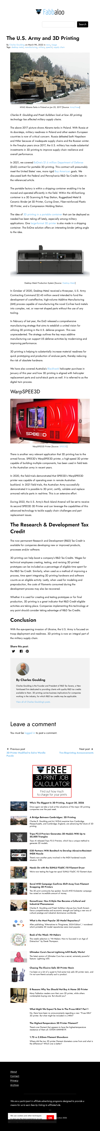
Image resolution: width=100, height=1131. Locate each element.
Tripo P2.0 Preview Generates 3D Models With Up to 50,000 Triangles (57, 835)
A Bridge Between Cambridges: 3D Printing (53, 817)
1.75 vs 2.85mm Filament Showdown (49, 1037)
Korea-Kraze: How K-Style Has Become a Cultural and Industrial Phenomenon (57, 902)
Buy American (62, 171)
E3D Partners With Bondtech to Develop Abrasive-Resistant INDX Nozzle (60, 852)
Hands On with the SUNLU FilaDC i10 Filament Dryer (57, 867)
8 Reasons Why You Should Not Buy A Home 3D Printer (59, 989)
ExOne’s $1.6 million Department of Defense (58, 162)
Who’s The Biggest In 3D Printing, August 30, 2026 (57, 802)
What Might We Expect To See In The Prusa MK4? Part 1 (59, 1009)
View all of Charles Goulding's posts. (33, 701)
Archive (14, 1085)
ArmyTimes (74, 107)
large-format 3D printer (43, 223)
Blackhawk (53, 369)
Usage (54, 44)
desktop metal (17, 47)
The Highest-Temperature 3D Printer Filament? (54, 1023)
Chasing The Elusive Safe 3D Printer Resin (52, 967)
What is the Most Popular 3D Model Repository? (55, 920)
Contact (14, 1076)
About (13, 1071)
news (48, 44)
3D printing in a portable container (42, 214)
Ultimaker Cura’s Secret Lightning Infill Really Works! (57, 952)
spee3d (49, 47)
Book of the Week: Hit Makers (45, 934)
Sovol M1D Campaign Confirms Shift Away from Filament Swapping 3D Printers (59, 885)
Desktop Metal (69, 283)
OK (50, 1118)
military (42, 47)
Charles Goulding (17, 44)
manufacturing (31, 47)
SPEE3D (63, 446)
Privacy (14, 1080)
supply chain (59, 47)
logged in (30, 733)
